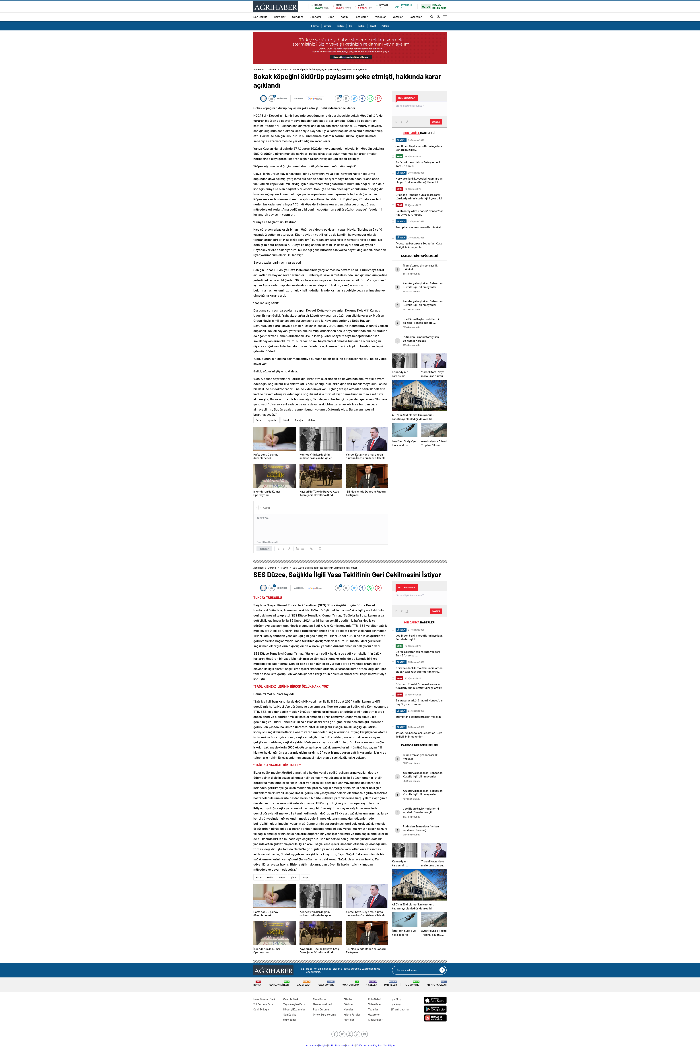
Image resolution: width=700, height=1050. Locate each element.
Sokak (311, 420)
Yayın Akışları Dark (294, 1004)
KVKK (359, 1045)
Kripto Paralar (437, 983)
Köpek (286, 420)
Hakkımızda (312, 1045)
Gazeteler (415, 16)
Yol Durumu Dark (263, 1004)
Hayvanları (272, 420)
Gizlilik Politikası (336, 1045)
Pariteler (390, 983)
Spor (331, 16)
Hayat (373, 25)
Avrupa (327, 25)
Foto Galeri (361, 16)
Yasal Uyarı (389, 1045)
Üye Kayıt (396, 1004)
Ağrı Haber (258, 69)
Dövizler (348, 1004)
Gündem (297, 16)
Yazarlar (398, 16)
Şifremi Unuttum (400, 1009)
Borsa (257, 983)
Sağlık (282, 877)
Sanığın (299, 420)
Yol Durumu (411, 983)
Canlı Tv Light (261, 1009)
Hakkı (259, 877)
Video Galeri (375, 1004)
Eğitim (361, 25)
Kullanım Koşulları (373, 1045)
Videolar (380, 16)
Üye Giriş (395, 999)
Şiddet (294, 877)
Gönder (264, 548)
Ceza (258, 420)
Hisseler (371, 983)
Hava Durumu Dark (264, 999)
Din (350, 25)
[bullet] (302, 549)
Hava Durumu (326, 983)
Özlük (270, 877)
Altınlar (348, 999)
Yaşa (305, 877)
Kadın (344, 16)
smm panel (289, 1019)
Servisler (279, 16)
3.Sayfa (315, 25)
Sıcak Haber (375, 1019)
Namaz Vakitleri (279, 983)
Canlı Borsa (319, 999)
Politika (385, 25)
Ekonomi (315, 16)
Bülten (340, 25)
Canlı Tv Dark (291, 999)
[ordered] (297, 549)
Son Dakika (260, 16)
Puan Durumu (350, 983)
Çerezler (350, 1045)
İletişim (323, 1045)
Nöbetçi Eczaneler (294, 1009)
